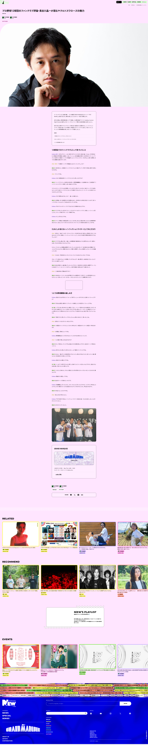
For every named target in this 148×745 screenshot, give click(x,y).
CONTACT (92, 732)
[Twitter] (120, 713)
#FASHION (49, 732)
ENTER (125, 703)
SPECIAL (134, 2)
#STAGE (48, 730)
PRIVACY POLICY (93, 737)
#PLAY (48, 719)
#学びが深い (6, 695)
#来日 (115, 695)
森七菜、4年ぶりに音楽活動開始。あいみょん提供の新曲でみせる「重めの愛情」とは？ (60, 685)
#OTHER (48, 734)
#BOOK (48, 728)
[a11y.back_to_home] (4, 2)
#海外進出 (96, 695)
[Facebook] (130, 713)
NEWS (125, 2)
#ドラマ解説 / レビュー (67, 695)
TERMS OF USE (93, 736)
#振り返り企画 (103, 695)
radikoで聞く (59, 474)
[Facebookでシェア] (78, 495)
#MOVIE (48, 725)
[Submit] (85, 713)
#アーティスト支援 (88, 695)
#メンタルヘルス (29, 695)
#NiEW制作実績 (38, 695)
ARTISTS (5, 738)
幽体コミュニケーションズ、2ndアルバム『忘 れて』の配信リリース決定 (25, 687)
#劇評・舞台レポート (47, 695)
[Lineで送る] (71, 495)
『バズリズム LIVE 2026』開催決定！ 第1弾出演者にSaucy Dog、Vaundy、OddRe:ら (37, 693)
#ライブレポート (132, 695)
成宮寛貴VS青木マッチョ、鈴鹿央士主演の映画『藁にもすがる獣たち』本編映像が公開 (105, 685)
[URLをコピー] (82, 495)
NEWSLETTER (49, 700)
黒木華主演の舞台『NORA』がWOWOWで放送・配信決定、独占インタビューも (109, 687)
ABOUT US (5, 736)
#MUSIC (48, 721)
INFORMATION (93, 734)
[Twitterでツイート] (74, 495)
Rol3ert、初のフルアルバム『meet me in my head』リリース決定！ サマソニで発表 (113, 690)
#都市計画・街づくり (57, 695)
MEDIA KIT (92, 733)
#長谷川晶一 (54, 489)
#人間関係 (110, 695)
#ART (48, 723)
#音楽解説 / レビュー (78, 695)
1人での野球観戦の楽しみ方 (59, 142)
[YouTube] (101, 713)
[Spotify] (91, 713)
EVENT (129, 2)
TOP (129, 5)
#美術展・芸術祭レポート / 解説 (17, 695)
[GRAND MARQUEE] (23, 728)
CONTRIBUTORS (7, 741)
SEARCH (48, 710)
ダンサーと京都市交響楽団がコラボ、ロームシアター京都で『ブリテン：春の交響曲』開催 (27, 690)
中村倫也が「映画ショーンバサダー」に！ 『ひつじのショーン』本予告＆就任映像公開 (67, 687)
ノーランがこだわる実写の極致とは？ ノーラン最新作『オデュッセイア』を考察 (71, 690)
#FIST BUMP (61, 489)
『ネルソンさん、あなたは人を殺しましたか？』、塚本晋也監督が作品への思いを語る (82, 693)
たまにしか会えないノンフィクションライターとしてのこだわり (65, 139)
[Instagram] (110, 713)
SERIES (139, 2)
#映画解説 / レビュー (122, 695)
